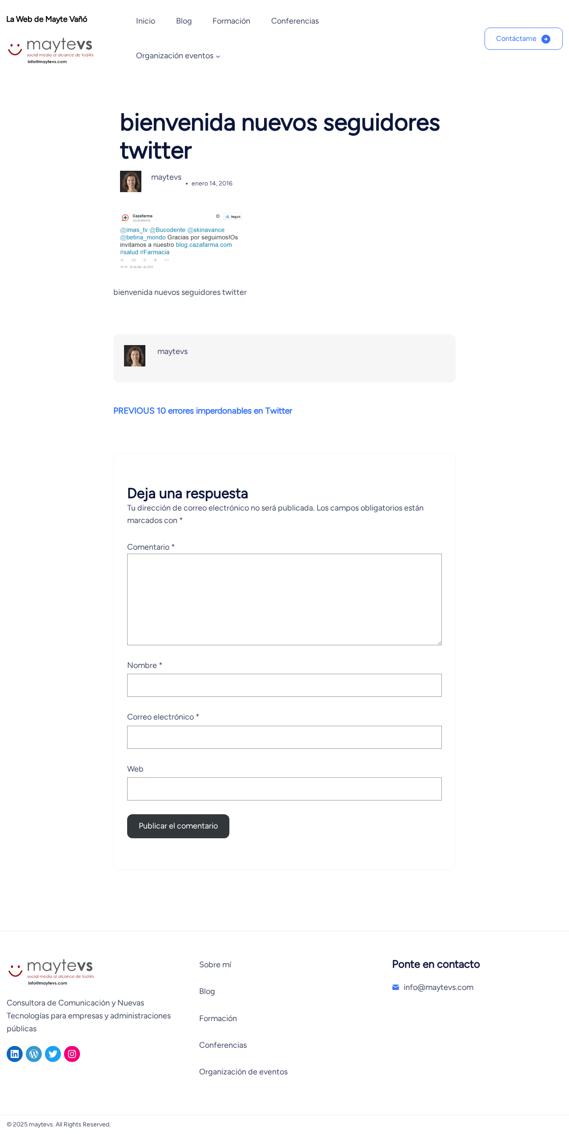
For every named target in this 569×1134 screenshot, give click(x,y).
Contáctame (516, 38)
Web (135, 769)
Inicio (145, 21)
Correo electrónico (163, 717)
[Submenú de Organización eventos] (218, 56)
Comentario (151, 547)
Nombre (145, 665)
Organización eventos (174, 55)
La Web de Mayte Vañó (46, 19)
